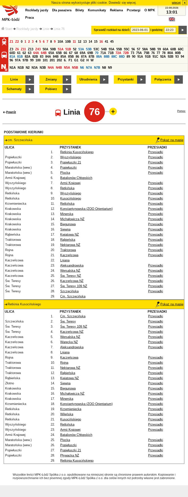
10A (60, 41)
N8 (104, 67)
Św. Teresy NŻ (70, 276)
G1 (76, 60)
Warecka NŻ (69, 342)
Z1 (11, 41)
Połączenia (162, 79)
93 (177, 56)
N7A (89, 67)
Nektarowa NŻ (70, 245)
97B (25, 60)
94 (182, 56)
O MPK (149, 10)
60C (181, 49)
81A (12, 56)
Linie (46, 29)
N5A (67, 67)
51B (68, 49)
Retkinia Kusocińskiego (77, 152)
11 (74, 41)
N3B (43, 67)
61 (19, 53)
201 (52, 60)
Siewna (65, 229)
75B (146, 53)
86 (77, 56)
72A (118, 53)
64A (36, 53)
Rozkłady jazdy (27, 29)
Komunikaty (97, 10)
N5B (75, 67)
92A (163, 56)
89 (128, 56)
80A (170, 53)
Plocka (65, 173)
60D (12, 53)
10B (68, 41)
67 (70, 53)
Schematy (14, 89)
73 (132, 53)
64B (44, 53)
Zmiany (51, 79)
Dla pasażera (61, 10)
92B (170, 56)
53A (81, 49)
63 (29, 53)
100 (38, 60)
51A (60, 49)
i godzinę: (157, 30)
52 (74, 49)
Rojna (64, 362)
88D (122, 56)
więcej (176, 2)
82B (35, 56)
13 (85, 41)
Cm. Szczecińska (72, 296)
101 (45, 60)
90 (133, 56)
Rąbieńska (67, 240)
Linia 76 (59, 29)
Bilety (79, 10)
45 (112, 41)
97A (18, 60)
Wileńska (66, 414)
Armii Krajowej (70, 183)
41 (106, 41)
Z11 (23, 49)
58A (145, 49)
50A (45, 49)
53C (96, 49)
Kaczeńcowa (69, 255)
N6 (82, 67)
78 (163, 53)
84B (56, 56)
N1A (13, 67)
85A (63, 56)
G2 (82, 60)
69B (90, 53)
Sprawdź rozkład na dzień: (112, 30)
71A (103, 53)
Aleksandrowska (71, 265)
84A (48, 56)
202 (59, 60)
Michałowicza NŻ (72, 219)
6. (65, 60)
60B (173, 49)
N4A (51, 67)
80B (178, 53)
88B (106, 56)
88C (114, 56)
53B (89, 49)
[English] (172, 20)
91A (140, 56)
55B (119, 49)
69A (82, 53)
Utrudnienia (88, 79)
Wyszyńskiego (70, 157)
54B (104, 49)
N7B (97, 67)
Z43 (38, 49)
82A (27, 56)
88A (99, 56)
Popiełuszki (68, 167)
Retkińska (67, 188)
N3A (35, 67)
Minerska (66, 214)
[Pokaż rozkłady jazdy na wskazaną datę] (182, 30)
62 (24, 53)
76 (153, 53)
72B (126, 53)
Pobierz (51, 89)
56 (133, 49)
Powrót (11, 112)
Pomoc (181, 110)
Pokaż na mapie (171, 140)
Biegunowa (68, 224)
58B (152, 49)
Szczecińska (69, 291)
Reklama (116, 10)
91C (155, 56)
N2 (28, 67)
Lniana (65, 260)
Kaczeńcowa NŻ (71, 281)
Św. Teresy (68, 321)
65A (51, 53)
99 (32, 60)
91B (148, 56)
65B (59, 53)
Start (8, 29)
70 (96, 53)
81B (20, 56)
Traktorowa (68, 250)
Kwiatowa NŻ (69, 234)
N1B (21, 67)
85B (71, 56)
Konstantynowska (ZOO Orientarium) (86, 209)
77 (158, 53)
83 (41, 56)
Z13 (30, 49)
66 (65, 53)
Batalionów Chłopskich (76, 178)
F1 (70, 60)
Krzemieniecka (70, 409)
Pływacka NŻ (69, 455)
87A (84, 56)
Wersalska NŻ (70, 270)
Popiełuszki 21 (70, 162)
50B (53, 49)
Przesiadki (155, 152)
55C (126, 49)
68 (76, 53)
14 (90, 41)
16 (101, 41)
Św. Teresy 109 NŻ (73, 286)
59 (159, 49)
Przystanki (126, 79)
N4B (59, 67)
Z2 (17, 41)
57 (138, 49)
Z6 (17, 49)
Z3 (11, 49)
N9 (110, 67)
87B (91, 56)
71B (111, 53)
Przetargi (134, 10)
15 (95, 41)
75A (139, 53)
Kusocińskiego (70, 198)
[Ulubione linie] (111, 111)
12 (79, 41)
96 (11, 60)
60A (165, 49)
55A (111, 49)
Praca (29, 17)
